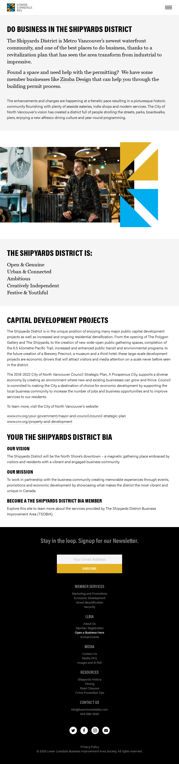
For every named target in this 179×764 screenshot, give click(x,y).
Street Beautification (89, 602)
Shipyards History (89, 679)
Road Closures (89, 688)
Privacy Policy (89, 746)
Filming (89, 683)
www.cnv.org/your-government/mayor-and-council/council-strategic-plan (66, 415)
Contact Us (89, 653)
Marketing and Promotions (89, 593)
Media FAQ (89, 658)
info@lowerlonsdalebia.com (89, 709)
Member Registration (89, 628)
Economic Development (89, 598)
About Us (89, 623)
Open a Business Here (89, 632)
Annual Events (89, 637)
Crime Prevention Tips (89, 692)
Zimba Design (75, 79)
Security (89, 606)
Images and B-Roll (89, 662)
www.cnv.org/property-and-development (39, 421)
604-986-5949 (89, 714)
